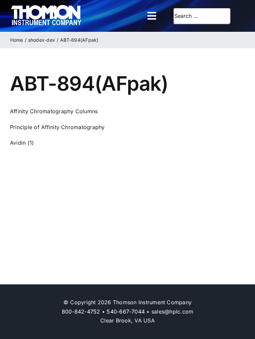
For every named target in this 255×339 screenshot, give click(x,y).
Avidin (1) (22, 142)
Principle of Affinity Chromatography (57, 127)
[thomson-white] (46, 7)
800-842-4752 (81, 311)
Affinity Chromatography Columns (54, 111)
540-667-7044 (126, 311)
